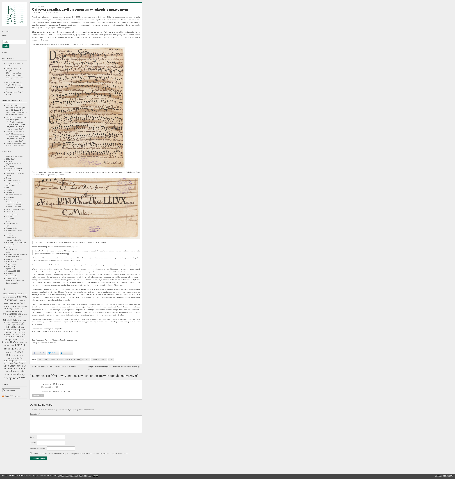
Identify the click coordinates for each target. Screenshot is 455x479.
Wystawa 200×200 (13, 271)
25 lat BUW (10, 159)
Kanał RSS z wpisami (13, 396)
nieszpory (86, 359)
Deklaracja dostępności (444, 475)
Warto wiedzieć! (12, 261)
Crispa (8, 178)
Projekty (9, 233)
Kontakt (5, 31)
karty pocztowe (10, 345)
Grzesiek (9, 117)
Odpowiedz (38, 396)
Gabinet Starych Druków (15, 332)
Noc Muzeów (11, 216)
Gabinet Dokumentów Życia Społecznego (14, 324)
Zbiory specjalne (12, 283)
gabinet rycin (20, 324)
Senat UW (10, 245)
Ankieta (9, 161)
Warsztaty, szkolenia (14, 259)
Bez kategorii (11, 166)
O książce (10, 218)
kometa (77, 359)
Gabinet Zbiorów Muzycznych (60, 359)
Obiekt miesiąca (12, 223)
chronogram (42, 359)
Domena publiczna (13, 180)
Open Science (10, 366)
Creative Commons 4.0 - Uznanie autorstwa (74, 475)
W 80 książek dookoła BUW (16, 254)
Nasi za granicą (12, 214)
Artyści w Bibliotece (13, 164)
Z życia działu (11, 276)
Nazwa (33, 437)
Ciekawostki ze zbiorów (15, 173)
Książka (9, 199)
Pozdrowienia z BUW (14, 230)
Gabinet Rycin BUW (15, 327)
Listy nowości (11, 211)
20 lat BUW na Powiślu (14, 157)
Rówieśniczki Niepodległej (16, 242)
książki (19, 349)
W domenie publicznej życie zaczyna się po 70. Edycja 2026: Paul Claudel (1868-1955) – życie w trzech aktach (16, 110)
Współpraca (10, 266)
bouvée (16, 303)
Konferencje (10, 197)
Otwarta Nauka (11, 228)
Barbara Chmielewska (17, 294)
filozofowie (22, 320)
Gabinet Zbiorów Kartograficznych (15, 334)
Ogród (8, 226)
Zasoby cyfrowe (12, 278)
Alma (5, 294)
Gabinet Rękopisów (15, 329)
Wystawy (9, 273)
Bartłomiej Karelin (8, 297)
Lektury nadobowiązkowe (15, 209)
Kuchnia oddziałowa (13, 207)
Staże (8, 247)
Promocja (9, 235)
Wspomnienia (11, 264)
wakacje (13, 375)
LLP (14, 352)
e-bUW (8, 187)
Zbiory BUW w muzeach (15, 281)
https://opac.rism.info (118, 322)
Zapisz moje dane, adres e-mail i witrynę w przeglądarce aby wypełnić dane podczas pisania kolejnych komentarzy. (80, 453)
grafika (21, 342)
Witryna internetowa (38, 448)
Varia (8, 252)
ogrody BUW (8, 363)
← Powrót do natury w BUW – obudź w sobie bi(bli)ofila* (53, 366)
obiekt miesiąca (20, 361)
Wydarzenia (10, 269)
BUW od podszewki (13, 171)
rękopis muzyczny (99, 359)
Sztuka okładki (11, 250)
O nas (4, 35)
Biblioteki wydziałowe (14, 168)
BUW (18, 306)
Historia (9, 190)
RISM (110, 359)
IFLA (25, 342)
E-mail (33, 443)
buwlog (36, 12)
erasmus (10, 320)
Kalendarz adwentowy (14, 195)
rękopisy (17, 371)
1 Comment (55, 12)
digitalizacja (9, 311)
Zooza (21, 378)
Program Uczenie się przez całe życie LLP (15, 368)
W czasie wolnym (12, 257)
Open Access (19, 363)
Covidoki (9, 176)
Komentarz (35, 414)
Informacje (10, 192)
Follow (4, 53)
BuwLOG (24, 306)
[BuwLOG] (14, 16)
